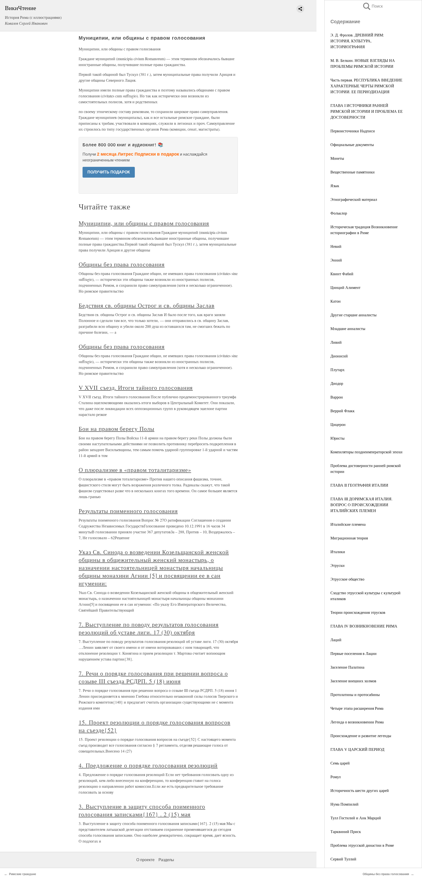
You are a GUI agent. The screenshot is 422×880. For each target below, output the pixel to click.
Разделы (166, 860)
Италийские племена (348, 524)
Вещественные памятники (352, 171)
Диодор (336, 383)
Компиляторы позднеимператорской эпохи (366, 451)
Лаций (335, 639)
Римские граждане (22, 874)
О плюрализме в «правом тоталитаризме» (135, 470)
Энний (336, 260)
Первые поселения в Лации (353, 653)
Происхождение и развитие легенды (360, 735)
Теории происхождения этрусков (357, 612)
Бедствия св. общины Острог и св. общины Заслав (146, 305)
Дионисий (339, 355)
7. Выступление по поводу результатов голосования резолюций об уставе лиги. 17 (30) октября (149, 628)
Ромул (335, 776)
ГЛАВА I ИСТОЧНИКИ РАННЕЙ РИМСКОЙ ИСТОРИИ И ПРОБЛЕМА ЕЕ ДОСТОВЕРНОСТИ (366, 111)
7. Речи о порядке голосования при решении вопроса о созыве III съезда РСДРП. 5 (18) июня (153, 677)
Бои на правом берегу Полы (116, 429)
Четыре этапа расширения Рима (356, 708)
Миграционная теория (349, 537)
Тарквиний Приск (345, 831)
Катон (335, 301)
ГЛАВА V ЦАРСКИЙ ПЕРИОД (357, 749)
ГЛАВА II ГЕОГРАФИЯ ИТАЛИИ (359, 485)
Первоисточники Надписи (352, 130)
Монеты (337, 158)
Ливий (336, 342)
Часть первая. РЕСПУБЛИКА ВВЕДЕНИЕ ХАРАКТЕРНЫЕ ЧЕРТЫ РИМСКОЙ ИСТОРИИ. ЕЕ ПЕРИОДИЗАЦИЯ (366, 85)
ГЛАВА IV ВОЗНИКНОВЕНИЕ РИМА (363, 626)
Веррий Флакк (342, 410)
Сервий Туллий (343, 858)
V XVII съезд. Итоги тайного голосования (136, 387)
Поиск (372, 6)
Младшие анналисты (347, 328)
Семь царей (340, 763)
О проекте (145, 860)
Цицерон (338, 424)
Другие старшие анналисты (353, 314)
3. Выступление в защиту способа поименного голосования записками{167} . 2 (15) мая (142, 810)
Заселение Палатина (347, 667)
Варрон (336, 397)
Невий (335, 246)
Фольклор (338, 213)
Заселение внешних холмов (353, 680)
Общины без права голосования (122, 264)
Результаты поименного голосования (128, 511)
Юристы (337, 438)
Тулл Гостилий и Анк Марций (355, 817)
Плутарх (337, 369)
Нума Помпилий (344, 804)
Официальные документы (352, 144)
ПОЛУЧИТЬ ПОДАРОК (108, 172)
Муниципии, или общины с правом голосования (144, 223)
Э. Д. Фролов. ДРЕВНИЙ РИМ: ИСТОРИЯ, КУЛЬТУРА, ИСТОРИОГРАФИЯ (357, 40)
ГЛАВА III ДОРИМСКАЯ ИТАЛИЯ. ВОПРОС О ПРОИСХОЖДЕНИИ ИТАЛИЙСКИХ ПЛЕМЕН (361, 504)
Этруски (337, 565)
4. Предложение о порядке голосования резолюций (148, 765)
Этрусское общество (347, 579)
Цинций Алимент (345, 287)
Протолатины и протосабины (355, 694)
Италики (337, 551)
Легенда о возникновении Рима (357, 721)
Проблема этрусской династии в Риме (362, 845)
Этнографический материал (353, 199)
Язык (334, 185)
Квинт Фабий (341, 273)
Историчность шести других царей (359, 790)
